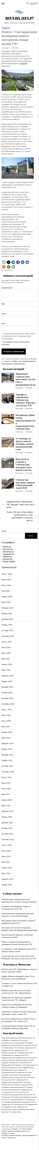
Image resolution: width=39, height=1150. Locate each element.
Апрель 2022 (7, 868)
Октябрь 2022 (7, 834)
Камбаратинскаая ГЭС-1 (9, 1053)
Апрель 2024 (7, 732)
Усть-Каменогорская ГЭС (16, 1099)
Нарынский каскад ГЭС (9, 1067)
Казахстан (7, 547)
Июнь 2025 (6, 653)
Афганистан (7, 559)
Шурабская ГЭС (22, 1107)
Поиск (4, 531)
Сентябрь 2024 (8, 704)
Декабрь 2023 (7, 755)
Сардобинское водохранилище (12, 1082)
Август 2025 (7, 642)
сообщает (23, 63)
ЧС (35, 1102)
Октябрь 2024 (7, 698)
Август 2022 (7, 845)
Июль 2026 (6, 580)
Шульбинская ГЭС (11, 1107)
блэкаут (32, 1109)
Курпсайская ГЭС (26, 1062)
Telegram (15, 1129)
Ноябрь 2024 (7, 693)
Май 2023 (6, 794)
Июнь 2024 (6, 721)
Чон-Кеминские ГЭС (20, 1104)
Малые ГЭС (8, 270)
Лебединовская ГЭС (8, 1065)
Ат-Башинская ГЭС (15, 1040)
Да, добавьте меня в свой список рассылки (16, 343)
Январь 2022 (7, 885)
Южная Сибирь (9, 561)
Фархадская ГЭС (16, 1102)
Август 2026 (7, 574)
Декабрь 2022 (7, 823)
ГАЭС (35, 1045)
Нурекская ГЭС (23, 1072)
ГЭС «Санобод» (19, 1048)
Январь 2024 (7, 749)
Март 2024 (6, 738)
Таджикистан (8, 551)
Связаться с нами (8, 1133)
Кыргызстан (8, 549)
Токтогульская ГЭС (22, 1092)
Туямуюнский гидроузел (22, 1097)
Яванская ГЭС (24, 1109)
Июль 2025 (6, 647)
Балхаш (24, 1040)
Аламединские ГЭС (28, 1038)
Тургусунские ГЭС (8, 1097)
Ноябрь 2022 (7, 828)
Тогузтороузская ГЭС (9, 1092)
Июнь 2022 (6, 856)
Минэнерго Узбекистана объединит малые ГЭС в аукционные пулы (25, 379)
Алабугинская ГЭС (15, 1038)
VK (21, 1129)
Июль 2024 (6, 715)
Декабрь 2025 (7, 619)
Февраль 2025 (7, 676)
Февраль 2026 (7, 608)
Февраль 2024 (7, 743)
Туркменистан (8, 554)
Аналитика (5, 1040)
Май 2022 (6, 862)
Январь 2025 (7, 681)
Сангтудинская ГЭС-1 (9, 1080)
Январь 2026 (7, 613)
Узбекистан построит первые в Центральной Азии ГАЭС (25, 483)
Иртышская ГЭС (30, 1048)
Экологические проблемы (10, 1109)
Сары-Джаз (27, 1082)
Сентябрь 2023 (8, 772)
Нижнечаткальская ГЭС (9, 1072)
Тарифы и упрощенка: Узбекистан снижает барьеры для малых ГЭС (25, 400)
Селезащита (6, 1087)
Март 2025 (6, 670)
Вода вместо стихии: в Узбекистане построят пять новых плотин (24, 464)
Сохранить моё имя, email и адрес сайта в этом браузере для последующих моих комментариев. (19, 336)
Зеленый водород (15, 1135)
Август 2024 (7, 710)
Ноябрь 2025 (7, 625)
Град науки (11, 1137)
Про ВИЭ (5, 1135)
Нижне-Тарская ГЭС (19, 1070)
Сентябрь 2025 (8, 636)
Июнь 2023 (6, 789)
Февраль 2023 (7, 811)
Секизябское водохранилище (23, 1085)
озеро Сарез (17, 1112)
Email (4, 314)
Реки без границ (29, 1077)
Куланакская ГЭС (14, 1062)
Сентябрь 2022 (8, 839)
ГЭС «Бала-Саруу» (8, 1048)
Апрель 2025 (7, 664)
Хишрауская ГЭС (27, 1102)
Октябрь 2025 (7, 630)
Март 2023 (6, 806)
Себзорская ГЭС (7, 1085)
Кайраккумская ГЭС (20, 1050)
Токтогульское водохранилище (12, 1094)
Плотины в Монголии (17, 964)
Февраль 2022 (7, 879)
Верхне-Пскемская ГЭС (25, 1045)
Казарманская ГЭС (8, 1050)
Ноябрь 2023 (7, 760)
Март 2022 (6, 873)
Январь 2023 (7, 817)
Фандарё (8, 1102)
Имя (4, 304)
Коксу (21, 1060)
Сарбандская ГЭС (22, 1080)
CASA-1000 (5, 1038)
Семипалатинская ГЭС (17, 1087)
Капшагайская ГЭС (8, 1055)
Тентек (30, 1090)
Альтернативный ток (29, 1135)
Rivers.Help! (19, 18)
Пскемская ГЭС (18, 1077)
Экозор (4, 1137)
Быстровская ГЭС (21, 1043)
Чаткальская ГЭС (7, 1104)
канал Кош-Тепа (7, 1112)
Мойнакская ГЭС (31, 1065)
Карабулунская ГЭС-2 (9, 1057)
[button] (4, 262)
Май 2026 (6, 591)
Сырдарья (24, 1090)
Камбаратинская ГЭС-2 (25, 1053)
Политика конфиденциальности (18, 1131)
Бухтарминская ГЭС (8, 1043)
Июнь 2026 (6, 585)
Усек (6, 1099)
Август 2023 (7, 777)
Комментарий (7, 288)
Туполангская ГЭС (29, 1094)
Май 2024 (6, 726)
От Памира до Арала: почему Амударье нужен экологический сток (24, 444)
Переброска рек (7, 1077)
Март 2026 (6, 602)
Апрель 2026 (7, 597)
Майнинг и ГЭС (20, 1065)
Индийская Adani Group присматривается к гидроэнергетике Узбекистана (25, 422)
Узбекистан (7, 556)
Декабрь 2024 (7, 687)
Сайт (3, 323)
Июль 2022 (6, 851)
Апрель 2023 (7, 800)
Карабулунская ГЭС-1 (21, 1055)
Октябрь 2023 (7, 766)
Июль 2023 (6, 783)
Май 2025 (6, 659)
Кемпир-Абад (14, 1060)
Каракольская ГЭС (22, 1057)
